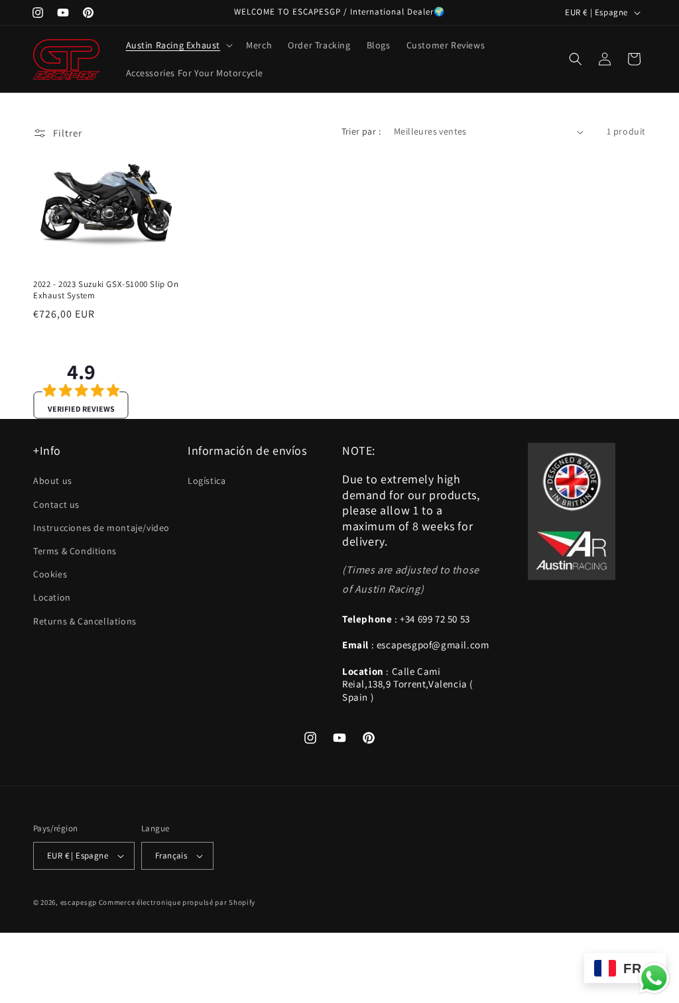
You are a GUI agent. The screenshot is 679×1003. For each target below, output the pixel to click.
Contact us (56, 504)
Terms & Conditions (75, 551)
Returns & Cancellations (85, 621)
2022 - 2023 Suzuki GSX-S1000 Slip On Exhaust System (106, 290)
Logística (206, 481)
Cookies (50, 574)
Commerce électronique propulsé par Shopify (177, 902)
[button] (178, 45)
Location (52, 597)
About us (52, 481)
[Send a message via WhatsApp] (654, 978)
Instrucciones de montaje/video (101, 528)
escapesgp (78, 902)
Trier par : (361, 131)
